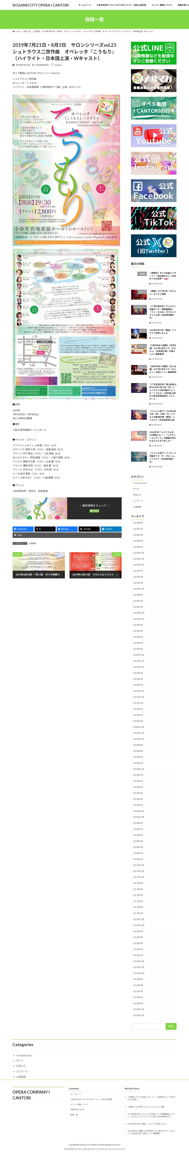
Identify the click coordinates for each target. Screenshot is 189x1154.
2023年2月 (138, 643)
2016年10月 (138, 925)
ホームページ (75, 1094)
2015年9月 (138, 979)
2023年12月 (138, 613)
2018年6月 (138, 835)
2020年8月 (138, 751)
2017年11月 (138, 871)
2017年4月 (138, 907)
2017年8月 (138, 889)
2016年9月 (138, 931)
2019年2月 (138, 799)
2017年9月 (138, 883)
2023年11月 (138, 619)
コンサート (138, 501)
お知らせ (137, 495)
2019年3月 (138, 793)
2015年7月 (138, 991)
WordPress (78, 1149)
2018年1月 (138, 859)
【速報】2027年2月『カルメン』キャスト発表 (145, 1107)
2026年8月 (138, 523)
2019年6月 (138, 781)
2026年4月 (138, 540)
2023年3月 (138, 637)
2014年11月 (138, 1015)
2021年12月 (138, 691)
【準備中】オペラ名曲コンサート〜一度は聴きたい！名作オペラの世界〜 (162, 276)
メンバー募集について (79, 1104)
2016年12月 (138, 919)
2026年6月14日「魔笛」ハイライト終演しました (147, 1123)
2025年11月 (138, 559)
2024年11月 (138, 589)
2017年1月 (138, 913)
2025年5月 (138, 577)
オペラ (136, 489)
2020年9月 (138, 745)
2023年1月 (138, 649)
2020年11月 (138, 733)
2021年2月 (138, 721)
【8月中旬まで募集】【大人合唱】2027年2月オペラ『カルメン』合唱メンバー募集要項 (162, 369)
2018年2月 (138, 853)
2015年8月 (138, 985)
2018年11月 (138, 817)
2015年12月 (138, 961)
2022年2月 (138, 679)
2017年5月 (138, 901)
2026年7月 (138, 529)
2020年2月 (138, 757)
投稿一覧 (74, 1115)
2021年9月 (138, 703)
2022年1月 (138, 685)
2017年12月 (138, 865)
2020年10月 (138, 739)
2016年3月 (138, 949)
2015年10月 (138, 973)
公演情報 (32, 543)
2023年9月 (138, 625)
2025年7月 (138, 571)
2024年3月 (138, 607)
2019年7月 (138, 775)
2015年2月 (138, 1003)
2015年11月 (138, 967)
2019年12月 (138, 769)
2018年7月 (138, 829)
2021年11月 (138, 697)
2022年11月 (138, 661)
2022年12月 (138, 655)
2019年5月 (138, 787)
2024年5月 (138, 601)
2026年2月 (138, 547)
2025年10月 (138, 565)
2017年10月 (138, 877)
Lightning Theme (93, 1149)
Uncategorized (140, 483)
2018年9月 (138, 823)
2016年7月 (138, 937)
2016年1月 (138, 955)
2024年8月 (138, 595)
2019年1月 (138, 805)
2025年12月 (138, 552)
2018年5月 (138, 841)
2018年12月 (138, 811)
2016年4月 (138, 943)
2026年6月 (138, 535)
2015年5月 (138, 997)
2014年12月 (138, 1009)
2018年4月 (138, 847)
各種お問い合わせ (77, 1109)
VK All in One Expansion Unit (113, 1149)
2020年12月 (138, 727)
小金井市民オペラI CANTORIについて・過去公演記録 (91, 1099)
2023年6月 (138, 631)
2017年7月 (138, 895)
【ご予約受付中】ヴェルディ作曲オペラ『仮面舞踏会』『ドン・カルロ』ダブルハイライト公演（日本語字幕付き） (162, 312)
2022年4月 (138, 673)
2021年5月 (138, 709)
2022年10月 (138, 667)
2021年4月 (138, 715)
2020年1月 (138, 763)
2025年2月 (138, 583)
